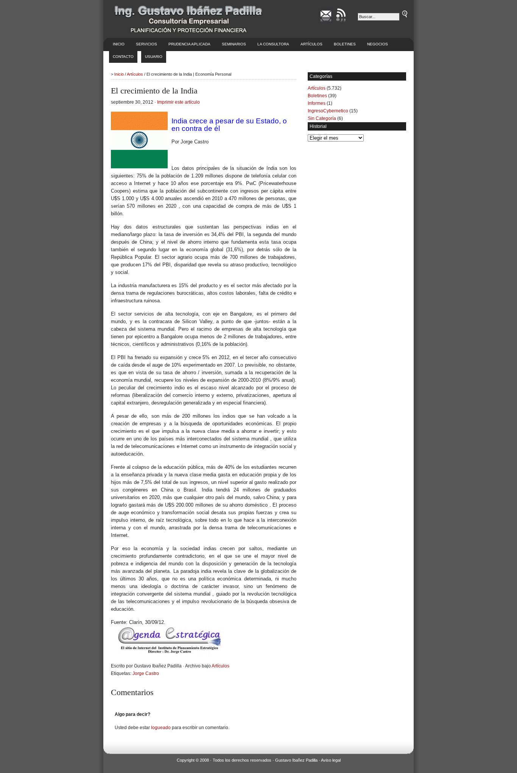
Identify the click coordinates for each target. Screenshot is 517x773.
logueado (161, 727)
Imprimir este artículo (178, 102)
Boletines (345, 44)
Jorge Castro (145, 673)
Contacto (123, 56)
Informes (316, 103)
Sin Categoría (322, 118)
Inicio (119, 44)
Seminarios (234, 44)
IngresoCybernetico (328, 111)
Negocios (377, 44)
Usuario (153, 56)
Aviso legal (331, 760)
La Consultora (273, 44)
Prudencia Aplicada (189, 44)
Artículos (311, 44)
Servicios (146, 44)
